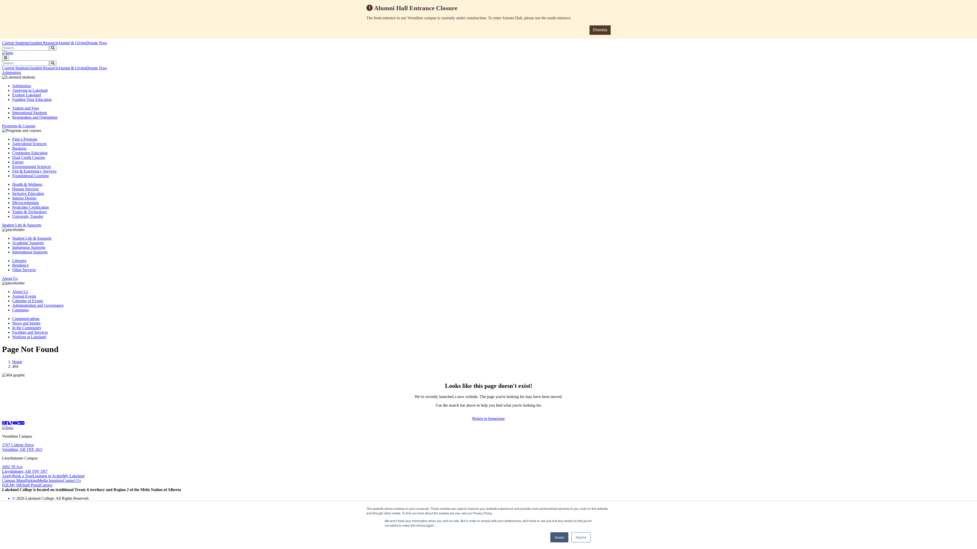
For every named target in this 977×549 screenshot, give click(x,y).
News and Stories (26, 323)
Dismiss (600, 30)
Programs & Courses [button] (18, 126)
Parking (31, 480)
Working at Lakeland (29, 337)
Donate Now (96, 43)
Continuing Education (30, 153)
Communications (25, 318)
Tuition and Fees (25, 108)
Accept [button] (559, 537)
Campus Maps (13, 480)
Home (17, 362)
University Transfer (27, 216)
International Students (29, 113)
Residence (20, 265)
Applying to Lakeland (30, 90)
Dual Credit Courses (28, 157)
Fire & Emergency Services (34, 171)
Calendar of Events (27, 301)
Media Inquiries (50, 480)
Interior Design (24, 198)
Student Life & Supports (31, 238)
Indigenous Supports (28, 247)
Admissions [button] (11, 72)
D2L (6, 485)
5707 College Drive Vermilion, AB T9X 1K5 (22, 447)
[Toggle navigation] (5, 57)
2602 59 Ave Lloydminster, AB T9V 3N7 (25, 469)
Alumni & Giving (72, 43)
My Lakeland (73, 476)
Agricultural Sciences (29, 144)
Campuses (20, 310)
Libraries (19, 260)
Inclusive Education (28, 193)
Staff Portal (31, 485)
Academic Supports (28, 243)
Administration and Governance (38, 305)
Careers (46, 485)
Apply (7, 476)
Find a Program (24, 139)
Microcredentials (25, 203)
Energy (18, 162)
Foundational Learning (30, 176)
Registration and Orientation (35, 117)
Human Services (25, 189)
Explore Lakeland (26, 95)
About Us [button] (10, 278)
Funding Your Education (32, 99)
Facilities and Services (30, 332)
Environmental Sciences (31, 166)
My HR (16, 485)
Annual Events (24, 296)
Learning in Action (48, 476)
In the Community (26, 328)
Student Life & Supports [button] (21, 225)
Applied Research (43, 43)
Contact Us (72, 480)
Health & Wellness (27, 184)
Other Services (24, 270)
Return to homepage (488, 418)
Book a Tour (22, 476)
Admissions (21, 86)
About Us (20, 291)
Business (19, 148)
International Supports (30, 252)
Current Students (15, 43)
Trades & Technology (29, 212)
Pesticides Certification (30, 207)
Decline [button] (581, 537)
